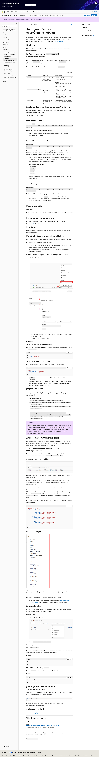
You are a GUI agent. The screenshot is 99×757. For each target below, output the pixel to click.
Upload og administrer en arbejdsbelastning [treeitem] (9, 55)
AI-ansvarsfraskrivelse (7, 755)
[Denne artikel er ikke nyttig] (95, 35)
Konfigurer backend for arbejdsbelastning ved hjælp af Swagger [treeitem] (10, 77)
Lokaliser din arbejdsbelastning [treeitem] (8, 66)
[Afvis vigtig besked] (96, 3)
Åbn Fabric (94, 15)
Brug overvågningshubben (60, 41)
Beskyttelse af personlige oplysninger (41, 755)
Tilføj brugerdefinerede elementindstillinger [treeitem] (9, 70)
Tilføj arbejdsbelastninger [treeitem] (9, 52)
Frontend (85, 29)
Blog (24, 755)
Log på (95, 11)
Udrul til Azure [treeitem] (7, 73)
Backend (85, 27)
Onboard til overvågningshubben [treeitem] (9, 59)
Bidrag (29, 755)
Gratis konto (87, 15)
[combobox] (9, 26)
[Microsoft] (2, 12)
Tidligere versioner (17, 755)
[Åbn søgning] (92, 12)
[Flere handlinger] (71, 25)
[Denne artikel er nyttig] (94, 35)
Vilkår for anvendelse (88, 755)
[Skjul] (17, 24)
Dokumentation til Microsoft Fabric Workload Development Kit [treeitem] (9, 31)
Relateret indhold (87, 30)
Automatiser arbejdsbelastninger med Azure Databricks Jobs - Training (42, 725)
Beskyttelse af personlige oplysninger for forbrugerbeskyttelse (66, 755)
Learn (28, 24)
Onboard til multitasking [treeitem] (9, 62)
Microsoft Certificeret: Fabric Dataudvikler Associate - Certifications (42, 731)
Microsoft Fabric (34, 24)
